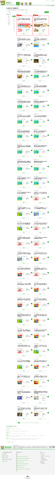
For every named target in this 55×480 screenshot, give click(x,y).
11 (36, 422)
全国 (6, 9)
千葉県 (25, 458)
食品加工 (7, 438)
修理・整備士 (24, 439)
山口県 (25, 465)
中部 (17, 9)
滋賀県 (17, 463)
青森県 (17, 456)
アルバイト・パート (17, 433)
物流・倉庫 (9, 435)
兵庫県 (23, 463)
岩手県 (19, 456)
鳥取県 (17, 465)
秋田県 (23, 456)
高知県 (23, 467)
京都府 (19, 463)
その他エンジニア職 (18, 438)
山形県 (25, 456)
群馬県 (21, 458)
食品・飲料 (35, 435)
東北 (11, 9)
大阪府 (21, 463)
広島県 (23, 465)
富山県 (19, 460)
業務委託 (20, 433)
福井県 (23, 460)
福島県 (27, 456)
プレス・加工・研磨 (36, 438)
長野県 (27, 460)
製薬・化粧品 (17, 436)
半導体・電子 (38, 435)
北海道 (9, 9)
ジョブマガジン (48, 5)
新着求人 (9, 16)
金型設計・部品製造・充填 (19, 439)
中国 (21, 9)
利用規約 (42, 457)
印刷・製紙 (43, 435)
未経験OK (9, 23)
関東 (13, 9)
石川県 (21, 460)
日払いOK (9, 20)
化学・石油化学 (31, 435)
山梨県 (25, 460)
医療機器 (7, 435)
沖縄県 (17, 470)
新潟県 (17, 460)
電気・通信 (12, 435)
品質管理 (13, 438)
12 (38, 422)
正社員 (22, 433)
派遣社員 (10, 433)
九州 (24, 9)
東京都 (27, 458)
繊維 (16, 435)
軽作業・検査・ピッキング (30, 438)
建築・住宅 (14, 436)
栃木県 (19, 458)
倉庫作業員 (35, 439)
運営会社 (42, 453)
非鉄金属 (14, 435)
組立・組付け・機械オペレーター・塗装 (24, 438)
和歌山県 (27, 463)
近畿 (19, 9)
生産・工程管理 (9, 438)
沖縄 (26, 9)
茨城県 (17, 458)
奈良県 (25, 463)
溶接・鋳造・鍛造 (15, 439)
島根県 (19, 465)
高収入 (9, 17)
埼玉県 (23, 458)
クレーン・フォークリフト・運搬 (10, 439)
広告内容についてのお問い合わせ (45, 456)
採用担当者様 (52, 5)
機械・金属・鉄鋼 (28, 435)
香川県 (19, 467)
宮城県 (21, 456)
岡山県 (21, 465)
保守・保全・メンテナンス (40, 438)
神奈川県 (29, 458)
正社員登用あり (7, 433)
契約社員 (24, 433)
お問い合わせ (43, 454)
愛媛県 (21, 467)
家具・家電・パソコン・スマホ (9, 436)
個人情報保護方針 (43, 458)
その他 (18, 435)
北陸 (15, 9)
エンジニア (32, 439)
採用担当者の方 (43, 463)
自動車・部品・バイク (22, 435)
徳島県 (17, 467)
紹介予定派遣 (13, 433)
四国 (23, 9)
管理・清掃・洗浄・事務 (28, 439)
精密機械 (40, 435)
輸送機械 (25, 435)
